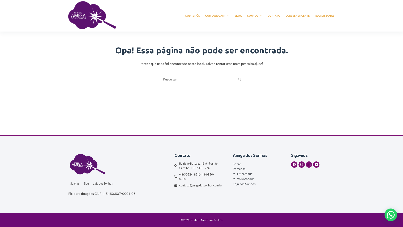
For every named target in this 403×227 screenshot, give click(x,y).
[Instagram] (301, 164)
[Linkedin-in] (309, 164)
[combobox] (197, 79)
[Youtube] (316, 164)
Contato (273, 15)
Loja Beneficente (297, 15)
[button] (391, 215)
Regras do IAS (324, 15)
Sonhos (252, 15)
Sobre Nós (192, 15)
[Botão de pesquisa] (239, 79)
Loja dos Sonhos (103, 183)
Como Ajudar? (215, 15)
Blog (238, 15)
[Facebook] (294, 164)
